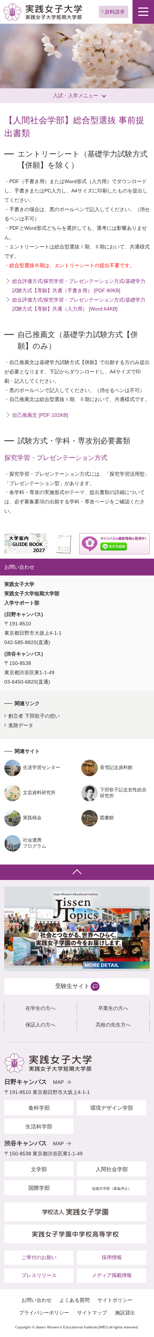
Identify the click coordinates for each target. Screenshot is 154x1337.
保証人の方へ (40, 1025)
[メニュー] (143, 12)
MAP (58, 1082)
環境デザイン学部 (111, 1108)
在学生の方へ (40, 1008)
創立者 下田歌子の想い (34, 716)
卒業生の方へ (113, 1008)
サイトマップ (92, 1312)
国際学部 (39, 1188)
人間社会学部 (112, 1169)
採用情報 (112, 1257)
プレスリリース (39, 1275)
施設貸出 (125, 1312)
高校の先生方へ (113, 1025)
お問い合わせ (36, 1300)
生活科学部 (38, 1126)
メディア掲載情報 (112, 1275)
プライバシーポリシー (44, 1312)
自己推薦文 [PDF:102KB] (40, 415)
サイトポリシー (115, 1300)
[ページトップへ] (77, 872)
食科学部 (39, 1108)
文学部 (39, 1169)
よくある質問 (74, 1300)
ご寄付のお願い (39, 1257)
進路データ (20, 725)
